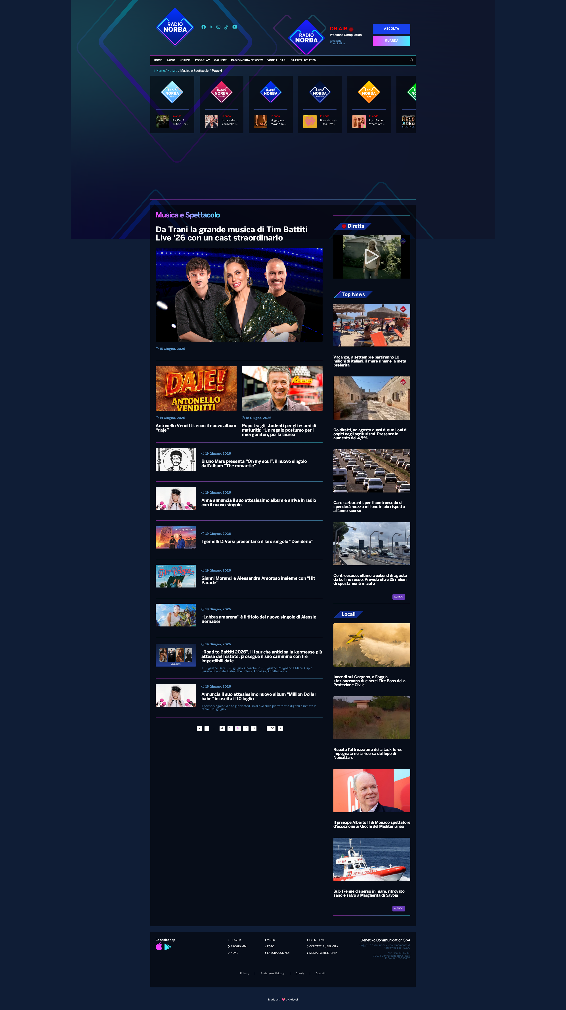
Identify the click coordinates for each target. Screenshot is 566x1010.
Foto (270, 946)
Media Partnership (323, 953)
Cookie (300, 973)
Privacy (244, 973)
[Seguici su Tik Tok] (226, 28)
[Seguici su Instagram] (218, 28)
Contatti (321, 973)
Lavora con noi (277, 953)
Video (270, 940)
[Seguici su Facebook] (203, 28)
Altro (398, 597)
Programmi (238, 946)
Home (158, 60)
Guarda (391, 40)
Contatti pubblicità (323, 946)
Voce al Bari (276, 60)
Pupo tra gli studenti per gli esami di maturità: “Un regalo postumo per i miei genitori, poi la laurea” (279, 430)
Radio (170, 60)
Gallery (220, 60)
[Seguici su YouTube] (234, 28)
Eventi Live (317, 940)
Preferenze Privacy (272, 973)
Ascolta (391, 28)
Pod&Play (202, 60)
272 (271, 728)
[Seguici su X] (211, 28)
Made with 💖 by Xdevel (283, 999)
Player (235, 940)
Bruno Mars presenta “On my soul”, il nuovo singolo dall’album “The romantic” (254, 463)
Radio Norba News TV (247, 60)
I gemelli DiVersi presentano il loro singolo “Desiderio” (257, 542)
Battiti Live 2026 (303, 60)
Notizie (185, 60)
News (234, 953)
